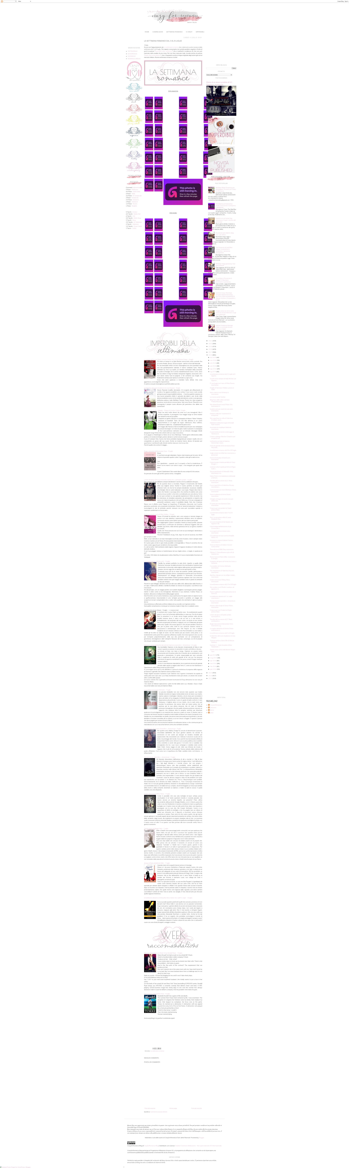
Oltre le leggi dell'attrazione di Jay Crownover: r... (220, 527)
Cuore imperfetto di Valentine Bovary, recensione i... (222, 486)
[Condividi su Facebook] (159, 1048)
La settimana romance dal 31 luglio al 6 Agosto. (222, 375)
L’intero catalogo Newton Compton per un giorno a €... (222, 437)
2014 (210, 675)
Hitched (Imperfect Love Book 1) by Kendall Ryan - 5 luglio (163, 953)
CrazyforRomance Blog (151, 1146)
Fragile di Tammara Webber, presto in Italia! (222, 388)
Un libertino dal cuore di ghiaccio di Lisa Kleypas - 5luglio (162, 388)
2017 (210, 352)
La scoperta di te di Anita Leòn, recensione (220, 532)
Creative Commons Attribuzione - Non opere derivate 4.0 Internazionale (198, 1146)
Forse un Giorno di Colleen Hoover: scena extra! (221, 545)
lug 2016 (213, 371)
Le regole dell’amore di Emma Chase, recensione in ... (221, 629)
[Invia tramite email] (153, 1048)
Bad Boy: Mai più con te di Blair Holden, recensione (222, 576)
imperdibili (200, 32)
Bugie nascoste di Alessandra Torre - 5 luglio (158, 451)
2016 (210, 355)
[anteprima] (221, 144)
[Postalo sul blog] (155, 1048)
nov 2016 (213, 360)
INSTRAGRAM (132, 51)
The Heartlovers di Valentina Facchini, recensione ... (222, 571)
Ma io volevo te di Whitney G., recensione (219, 393)
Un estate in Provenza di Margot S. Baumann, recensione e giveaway (224, 280)
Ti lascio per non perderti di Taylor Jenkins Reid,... (220, 509)
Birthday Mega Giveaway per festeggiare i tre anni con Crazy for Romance (226, 189)
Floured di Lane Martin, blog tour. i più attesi (225, 233)
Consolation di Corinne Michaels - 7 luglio (157, 690)
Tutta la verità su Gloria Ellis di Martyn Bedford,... (222, 641)
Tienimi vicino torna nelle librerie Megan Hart (222, 650)
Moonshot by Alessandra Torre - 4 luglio (157, 994)
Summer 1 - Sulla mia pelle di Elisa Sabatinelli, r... (221, 646)
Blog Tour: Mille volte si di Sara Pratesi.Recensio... (219, 400)
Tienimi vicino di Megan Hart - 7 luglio (156, 828)
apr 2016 (213, 661)
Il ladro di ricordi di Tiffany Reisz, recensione (220, 580)
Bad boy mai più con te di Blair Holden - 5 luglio (159, 514)
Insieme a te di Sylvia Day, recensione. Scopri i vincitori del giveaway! (226, 220)
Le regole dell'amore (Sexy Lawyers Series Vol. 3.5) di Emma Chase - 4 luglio (169, 359)
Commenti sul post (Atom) (158, 1112)
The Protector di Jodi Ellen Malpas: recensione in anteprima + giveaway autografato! (224, 250)
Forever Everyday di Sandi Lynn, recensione (220, 458)
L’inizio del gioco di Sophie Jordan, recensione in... (220, 615)
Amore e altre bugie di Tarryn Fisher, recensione (221, 606)
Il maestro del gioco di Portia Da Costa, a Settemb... (223, 562)
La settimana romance (157, 1051)
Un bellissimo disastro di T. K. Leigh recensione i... (221, 597)
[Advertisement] (173, 1032)
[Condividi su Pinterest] (160, 1048)
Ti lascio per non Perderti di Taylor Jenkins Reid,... (221, 611)
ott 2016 (213, 363)
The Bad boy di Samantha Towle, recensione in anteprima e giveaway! (226, 205)
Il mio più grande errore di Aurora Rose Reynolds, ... (222, 446)
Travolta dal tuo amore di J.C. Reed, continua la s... (221, 620)
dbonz (212, 710)
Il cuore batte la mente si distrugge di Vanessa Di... (222, 433)
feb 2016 (213, 666)
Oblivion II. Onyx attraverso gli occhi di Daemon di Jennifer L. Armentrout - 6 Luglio (170, 645)
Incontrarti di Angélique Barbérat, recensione (220, 428)
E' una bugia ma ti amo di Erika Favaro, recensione (222, 384)
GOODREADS (132, 54)
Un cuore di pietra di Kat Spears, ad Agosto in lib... (221, 523)
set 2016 (213, 366)
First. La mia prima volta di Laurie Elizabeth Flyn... (220, 518)
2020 (210, 343)
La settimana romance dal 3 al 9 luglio (222, 633)
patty (211, 712)
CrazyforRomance (216, 705)
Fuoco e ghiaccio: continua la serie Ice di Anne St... (223, 592)
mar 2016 (213, 663)
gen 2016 (213, 669)
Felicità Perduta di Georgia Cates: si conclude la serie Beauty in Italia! (224, 327)
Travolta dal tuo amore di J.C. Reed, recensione (221, 481)
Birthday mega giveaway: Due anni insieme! (225, 264)
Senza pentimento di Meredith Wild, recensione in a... (221, 472)
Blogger (201, 1138)
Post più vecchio (196, 1108)
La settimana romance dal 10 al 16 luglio (223, 584)
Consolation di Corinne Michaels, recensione (220, 567)
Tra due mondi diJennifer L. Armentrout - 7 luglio (159, 757)
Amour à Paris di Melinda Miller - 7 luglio (157, 863)
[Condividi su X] (157, 1048)
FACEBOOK (132, 56)
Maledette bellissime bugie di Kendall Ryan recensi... (222, 423)
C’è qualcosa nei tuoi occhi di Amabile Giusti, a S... (222, 536)
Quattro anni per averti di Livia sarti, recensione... (221, 410)
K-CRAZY (189, 32)
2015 (210, 673)
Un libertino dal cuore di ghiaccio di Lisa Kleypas (222, 636)
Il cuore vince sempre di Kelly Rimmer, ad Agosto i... (223, 379)
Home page (173, 1108)
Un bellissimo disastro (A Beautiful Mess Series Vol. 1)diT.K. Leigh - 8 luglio (168, 898)
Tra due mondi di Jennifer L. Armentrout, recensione (222, 602)
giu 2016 (213, 655)
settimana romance (174, 32)
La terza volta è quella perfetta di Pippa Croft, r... (222, 468)
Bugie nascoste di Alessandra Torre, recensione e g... (221, 624)
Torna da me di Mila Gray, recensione (221, 549)
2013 (210, 678)
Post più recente (150, 1108)
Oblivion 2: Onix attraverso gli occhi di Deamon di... (222, 553)
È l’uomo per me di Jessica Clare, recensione (220, 504)
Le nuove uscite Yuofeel (217, 397)
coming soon (158, 32)
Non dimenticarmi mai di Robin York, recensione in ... (221, 405)
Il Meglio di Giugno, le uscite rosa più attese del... (221, 500)
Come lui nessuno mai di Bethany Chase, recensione (223, 490)
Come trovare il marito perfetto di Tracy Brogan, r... (222, 463)
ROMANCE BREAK (134, 59)
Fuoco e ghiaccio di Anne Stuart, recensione (220, 495)
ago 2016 (213, 369)
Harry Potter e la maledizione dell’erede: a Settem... (222, 477)
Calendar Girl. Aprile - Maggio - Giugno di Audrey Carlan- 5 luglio (164, 410)
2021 (210, 341)
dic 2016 (213, 357)
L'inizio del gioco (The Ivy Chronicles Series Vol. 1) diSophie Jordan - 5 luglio (168, 480)
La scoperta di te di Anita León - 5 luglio (157, 561)
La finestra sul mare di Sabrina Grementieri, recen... (219, 442)
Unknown (213, 707)
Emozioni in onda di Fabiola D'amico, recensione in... (221, 541)
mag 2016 (213, 658)
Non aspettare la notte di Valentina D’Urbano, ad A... (221, 419)
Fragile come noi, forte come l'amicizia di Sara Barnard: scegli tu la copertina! (226, 312)
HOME (147, 32)
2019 (210, 346)
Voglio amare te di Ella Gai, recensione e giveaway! (222, 454)
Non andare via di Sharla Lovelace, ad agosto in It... (222, 588)
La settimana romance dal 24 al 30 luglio (223, 450)
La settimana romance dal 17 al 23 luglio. (221, 513)
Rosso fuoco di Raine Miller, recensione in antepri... (222, 557)
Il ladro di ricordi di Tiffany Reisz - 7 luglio (157, 794)
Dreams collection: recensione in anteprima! (220, 414)
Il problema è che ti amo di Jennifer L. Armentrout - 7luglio (162, 729)
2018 (210, 349)
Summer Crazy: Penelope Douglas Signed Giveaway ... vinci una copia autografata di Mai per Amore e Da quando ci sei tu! (225, 296)
